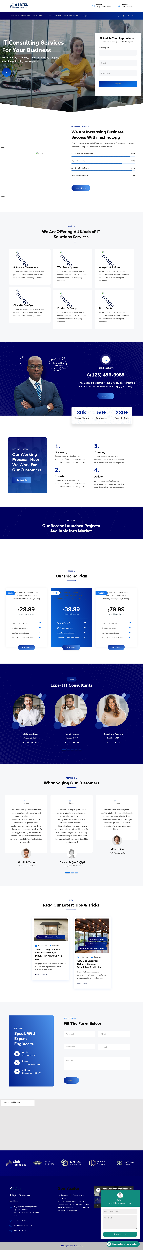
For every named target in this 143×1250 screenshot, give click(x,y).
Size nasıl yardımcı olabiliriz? (122, 1245)
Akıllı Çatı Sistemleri (97, 939)
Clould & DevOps (23, 305)
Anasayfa (15, 16)
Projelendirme (55, 16)
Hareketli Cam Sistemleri (96, 944)
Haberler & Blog (71, 16)
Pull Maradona (29, 733)
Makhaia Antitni (113, 733)
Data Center (106, 308)
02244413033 (127, 7)
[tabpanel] (30, 722)
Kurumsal (25, 16)
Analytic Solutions (109, 267)
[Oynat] (97, 1206)
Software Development (26, 267)
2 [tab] (72, 872)
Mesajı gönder (121, 1234)
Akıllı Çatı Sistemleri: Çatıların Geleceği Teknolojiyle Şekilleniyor (89, 963)
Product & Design (67, 308)
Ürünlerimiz (38, 16)
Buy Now (26, 647)
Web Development (68, 267)
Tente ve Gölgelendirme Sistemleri (50, 937)
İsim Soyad (104, 47)
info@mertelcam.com (103, 7)
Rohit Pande (72, 733)
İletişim (85, 16)
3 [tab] (76, 872)
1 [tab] (67, 872)
